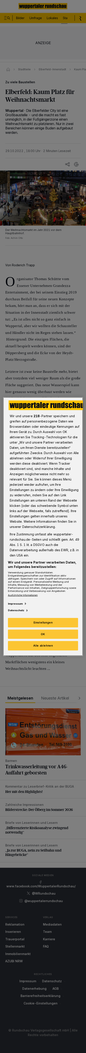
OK (43, 634)
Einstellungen (43, 622)
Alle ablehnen (43, 645)
